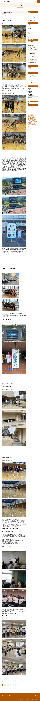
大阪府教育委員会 (30, 114)
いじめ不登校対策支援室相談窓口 (32, 124)
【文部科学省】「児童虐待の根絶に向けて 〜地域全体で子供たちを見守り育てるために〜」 (32, 121)
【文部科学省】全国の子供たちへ (32, 123)
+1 (4, 673)
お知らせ (30, 37)
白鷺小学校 (29, 111)
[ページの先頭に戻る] (39, 700)
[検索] (35, 1)
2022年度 (30, 70)
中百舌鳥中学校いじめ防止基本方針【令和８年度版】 (33, 43)
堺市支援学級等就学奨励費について (32, 119)
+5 (4, 78)
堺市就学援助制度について (31, 118)
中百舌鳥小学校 (30, 110)
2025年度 (30, 68)
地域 (29, 33)
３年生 (29, 27)
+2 (4, 604)
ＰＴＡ (29, 29)
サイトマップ (36, 695)
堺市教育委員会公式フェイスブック (32, 115)
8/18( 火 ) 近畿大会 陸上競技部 (31, 20)
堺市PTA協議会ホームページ (32, 116)
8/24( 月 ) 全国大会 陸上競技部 (31, 17)
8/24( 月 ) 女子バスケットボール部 (31, 14)
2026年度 (30, 67)
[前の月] (28, 75)
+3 (4, 148)
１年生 (29, 24)
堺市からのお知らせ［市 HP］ (31, 109)
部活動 (30, 28)
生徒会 (30, 32)
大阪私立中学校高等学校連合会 (32, 117)
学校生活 (30, 34)
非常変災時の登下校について (33, 59)
